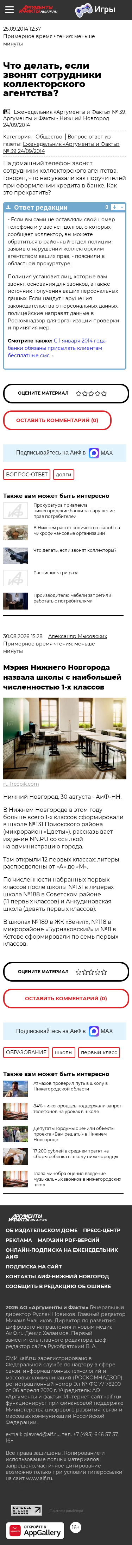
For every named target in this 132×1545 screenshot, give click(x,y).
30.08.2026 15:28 (23, 636)
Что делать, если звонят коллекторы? (75, 550)
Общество (49, 137)
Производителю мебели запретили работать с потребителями (72, 598)
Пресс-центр (101, 1230)
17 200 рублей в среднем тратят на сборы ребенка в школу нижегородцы (75, 1153)
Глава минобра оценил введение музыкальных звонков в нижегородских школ (77, 1179)
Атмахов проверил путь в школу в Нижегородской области (70, 1086)
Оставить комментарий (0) (57, 420)
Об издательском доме (41, 1230)
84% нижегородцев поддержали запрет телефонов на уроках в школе (77, 1108)
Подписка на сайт (34, 1266)
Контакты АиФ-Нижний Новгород (57, 1276)
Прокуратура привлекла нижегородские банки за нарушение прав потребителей (74, 510)
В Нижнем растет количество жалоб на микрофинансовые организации (76, 530)
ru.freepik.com (21, 784)
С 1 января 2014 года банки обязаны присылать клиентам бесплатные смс (57, 348)
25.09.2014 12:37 (22, 29)
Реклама (19, 1240)
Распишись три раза (55, 572)
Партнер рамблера (66, 1510)
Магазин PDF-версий (69, 1240)
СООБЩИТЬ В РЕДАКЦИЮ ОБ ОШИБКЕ (58, 1286)
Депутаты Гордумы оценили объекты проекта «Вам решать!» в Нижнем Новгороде (73, 1134)
